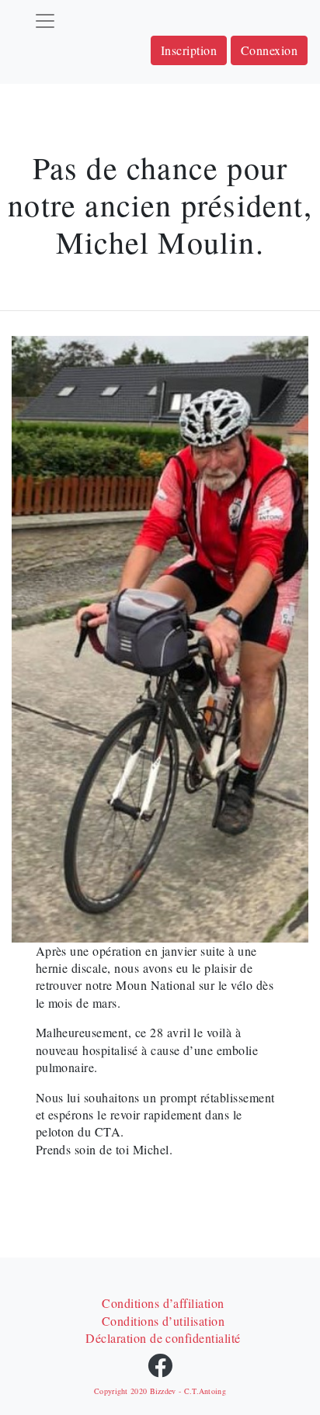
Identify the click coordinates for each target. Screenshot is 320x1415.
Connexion (269, 50)
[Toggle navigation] (45, 21)
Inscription (189, 50)
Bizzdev (163, 1391)
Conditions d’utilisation (163, 1321)
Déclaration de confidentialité (162, 1338)
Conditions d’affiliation (163, 1303)
